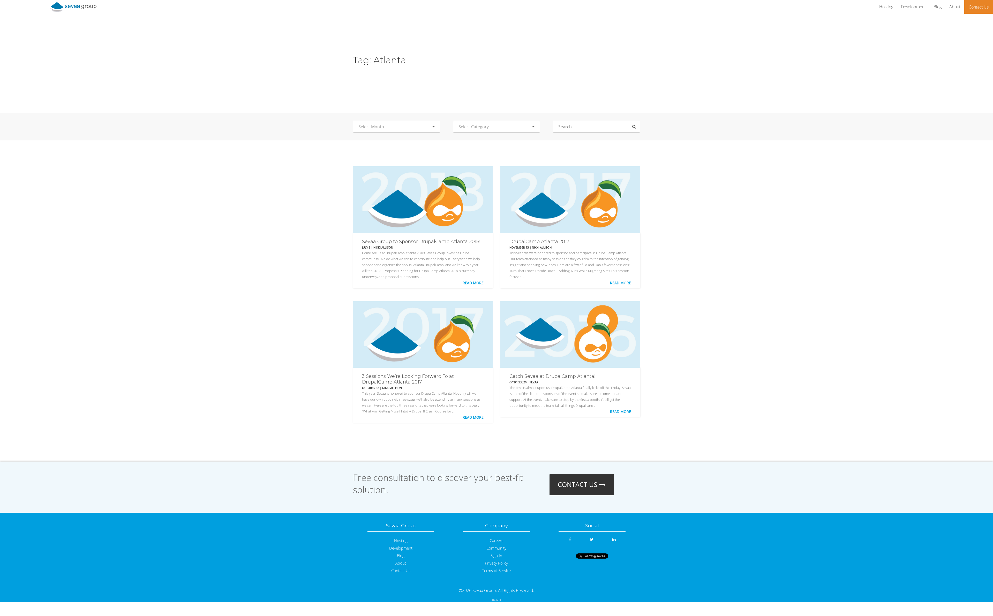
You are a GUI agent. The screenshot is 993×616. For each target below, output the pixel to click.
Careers (496, 540)
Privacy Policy (496, 563)
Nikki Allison (383, 247)
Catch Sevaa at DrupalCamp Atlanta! (552, 376)
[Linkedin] (613, 539)
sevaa (534, 382)
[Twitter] (591, 539)
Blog (938, 7)
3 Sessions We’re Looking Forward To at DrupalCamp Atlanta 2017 (408, 379)
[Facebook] (570, 539)
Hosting (886, 7)
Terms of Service (496, 570)
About (954, 7)
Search (636, 127)
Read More (473, 282)
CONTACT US (578, 484)
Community (496, 548)
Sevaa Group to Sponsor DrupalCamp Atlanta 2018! (421, 241)
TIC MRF (496, 600)
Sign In (496, 555)
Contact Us (979, 7)
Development (913, 7)
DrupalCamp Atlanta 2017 (539, 241)
